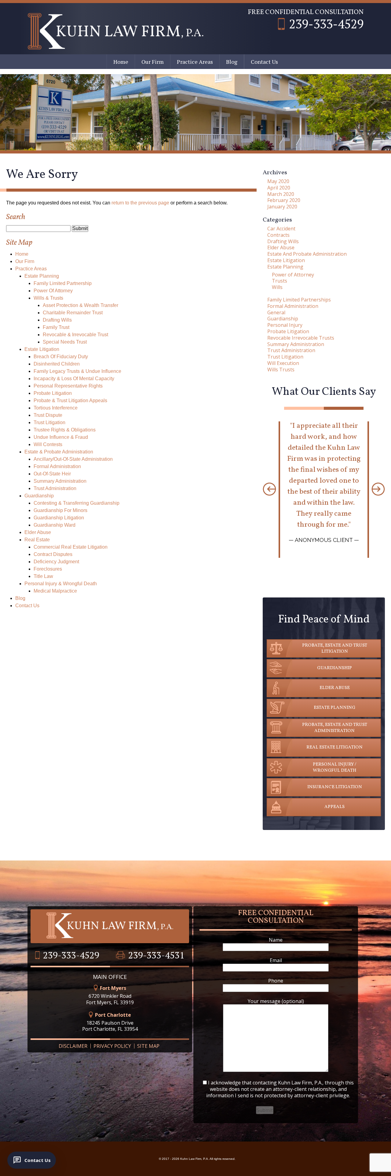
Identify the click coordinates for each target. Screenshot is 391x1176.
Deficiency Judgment (56, 561)
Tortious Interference (56, 407)
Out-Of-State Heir (52, 473)
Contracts (278, 235)
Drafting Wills (57, 320)
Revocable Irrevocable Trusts (300, 337)
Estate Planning (41, 276)
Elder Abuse (37, 532)
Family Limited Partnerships (299, 299)
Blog (231, 61)
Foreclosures (48, 569)
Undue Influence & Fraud (61, 437)
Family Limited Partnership (63, 283)
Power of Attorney (293, 274)
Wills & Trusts (48, 298)
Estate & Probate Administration (58, 451)
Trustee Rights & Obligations (65, 429)
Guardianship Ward (54, 525)
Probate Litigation (53, 393)
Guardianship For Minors (60, 510)
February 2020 (283, 200)
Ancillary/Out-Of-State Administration (73, 459)
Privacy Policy (112, 1046)
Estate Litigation (41, 349)
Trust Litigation (49, 422)
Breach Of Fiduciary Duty (61, 356)
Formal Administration (57, 466)
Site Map (148, 1046)
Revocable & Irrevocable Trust (75, 334)
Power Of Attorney (53, 290)
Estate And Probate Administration (307, 254)
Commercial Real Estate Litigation (71, 547)
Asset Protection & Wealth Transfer (80, 305)
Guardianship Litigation (59, 517)
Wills (277, 287)
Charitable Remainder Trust (73, 312)
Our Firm (152, 61)
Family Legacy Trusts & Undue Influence (77, 371)
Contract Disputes (53, 554)
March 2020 (280, 194)
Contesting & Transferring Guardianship (76, 503)
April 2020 (278, 187)
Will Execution (283, 363)
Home (120, 61)
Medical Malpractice (55, 590)
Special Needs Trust (65, 342)
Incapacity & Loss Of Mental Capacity (74, 378)
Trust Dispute (48, 415)
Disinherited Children (57, 363)
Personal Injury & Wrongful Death (60, 583)
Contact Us (264, 61)
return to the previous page (140, 202)
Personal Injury (284, 325)
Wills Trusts (280, 369)
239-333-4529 (326, 24)
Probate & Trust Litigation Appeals (70, 400)
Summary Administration (60, 481)
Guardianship (39, 495)
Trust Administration (55, 488)
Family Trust (56, 327)
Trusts (279, 280)
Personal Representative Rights (68, 385)
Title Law (43, 576)
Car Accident (281, 228)
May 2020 (278, 181)
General (276, 312)
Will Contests (48, 444)
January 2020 (282, 206)
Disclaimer (73, 1046)
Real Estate (37, 539)
